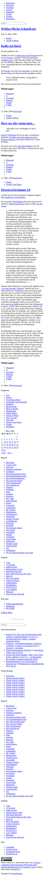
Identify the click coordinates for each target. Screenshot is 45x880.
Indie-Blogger (11, 501)
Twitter (9, 14)
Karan (8, 503)
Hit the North (11, 406)
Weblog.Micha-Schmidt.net (18, 28)
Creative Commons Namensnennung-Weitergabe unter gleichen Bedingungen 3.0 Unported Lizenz (20, 864)
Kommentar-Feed (13, 852)
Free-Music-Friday (13, 400)
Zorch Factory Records (15, 594)
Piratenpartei (11, 411)
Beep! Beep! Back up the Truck (18, 574)
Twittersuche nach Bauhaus (26, 55)
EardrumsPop (11, 583)
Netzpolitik (10, 517)
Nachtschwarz (11, 514)
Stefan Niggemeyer (16, 204)
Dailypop (9, 467)
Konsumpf (10, 505)
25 (7, 447)
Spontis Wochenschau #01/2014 (18, 650)
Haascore (9, 496)
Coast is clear (11, 465)
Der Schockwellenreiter (15, 478)
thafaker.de (10, 541)
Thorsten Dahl (11, 544)
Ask (7, 395)
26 (10, 447)
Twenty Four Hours (14, 184)
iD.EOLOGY (11, 587)
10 (5, 442)
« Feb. (3, 453)
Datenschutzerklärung (14, 604)
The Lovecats (11, 418)
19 (10, 445)
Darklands (10, 472)
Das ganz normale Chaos (16, 474)
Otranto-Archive (12, 519)
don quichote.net (12, 485)
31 (5, 450)
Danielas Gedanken (14, 469)
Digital (8, 38)
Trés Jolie (10, 420)
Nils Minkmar (18, 202)
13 (12, 442)
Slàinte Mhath (11, 413)
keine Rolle (13, 304)
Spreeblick (10, 537)
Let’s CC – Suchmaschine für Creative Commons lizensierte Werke (22, 639)
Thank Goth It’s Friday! (15, 678)
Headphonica (11, 585)
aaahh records (11, 567)
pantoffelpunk (11, 521)
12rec (8, 562)
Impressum (10, 19)
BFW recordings (12, 578)
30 (2, 450)
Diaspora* (10, 5)
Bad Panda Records (14, 571)
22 (17, 445)
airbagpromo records (14, 569)
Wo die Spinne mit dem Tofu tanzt (19, 553)
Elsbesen (9, 487)
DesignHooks (17, 873)
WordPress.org (12, 854)
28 (15, 447)
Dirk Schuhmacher (13, 483)
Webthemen (10, 550)
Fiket (8, 492)
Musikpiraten (11, 512)
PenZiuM (10, 523)
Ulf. (7, 548)
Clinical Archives (13, 580)
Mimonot (9, 592)
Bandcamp (10, 3)
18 (7, 445)
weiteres (10, 58)
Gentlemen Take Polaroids (16, 402)
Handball (9, 404)
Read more (17, 111)
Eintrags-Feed (11, 849)
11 (7, 442)
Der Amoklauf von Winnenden (13, 197)
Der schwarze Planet (14, 481)
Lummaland (11, 508)
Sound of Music (12, 41)
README (10, 608)
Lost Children (11, 590)
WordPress (10, 427)
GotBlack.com (6, 60)
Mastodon (10, 12)
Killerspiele (37, 304)
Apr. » (9, 453)
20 (12, 445)
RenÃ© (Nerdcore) (8, 135)
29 (17, 447)
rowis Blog (10, 530)
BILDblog (10, 463)
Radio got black (11, 46)
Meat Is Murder (12, 409)
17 (5, 445)
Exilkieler (10, 490)
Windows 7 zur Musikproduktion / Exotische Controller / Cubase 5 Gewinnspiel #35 (23, 644)
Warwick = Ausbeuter (14, 648)
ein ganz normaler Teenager (13, 288)
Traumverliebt (11, 546)
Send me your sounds (18, 619)
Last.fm (9, 10)
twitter (26, 71)
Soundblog (10, 532)
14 (15, 442)
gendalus (9, 494)
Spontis (9, 535)
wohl (7, 304)
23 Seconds (10, 565)
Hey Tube (10, 499)
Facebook (10, 8)
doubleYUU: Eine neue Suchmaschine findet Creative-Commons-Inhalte (24, 635)
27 (12, 447)
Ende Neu (10, 676)
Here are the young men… (18, 123)
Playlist (7, 71)
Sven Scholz (11, 539)
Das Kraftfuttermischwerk (16, 476)
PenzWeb (10, 526)
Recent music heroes (14, 528)
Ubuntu (9, 424)
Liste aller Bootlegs (24, 146)
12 (10, 442)
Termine (9, 17)
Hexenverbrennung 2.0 (15, 189)
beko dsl (9, 576)
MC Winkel (10, 510)
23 (2, 447)
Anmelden (10, 847)
